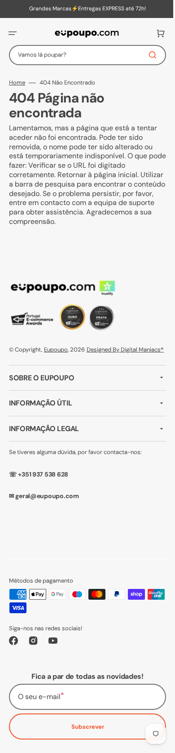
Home (17, 82)
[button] (12, 33)
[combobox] (84, 55)
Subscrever (84, 736)
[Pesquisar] (147, 55)
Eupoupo (56, 349)
